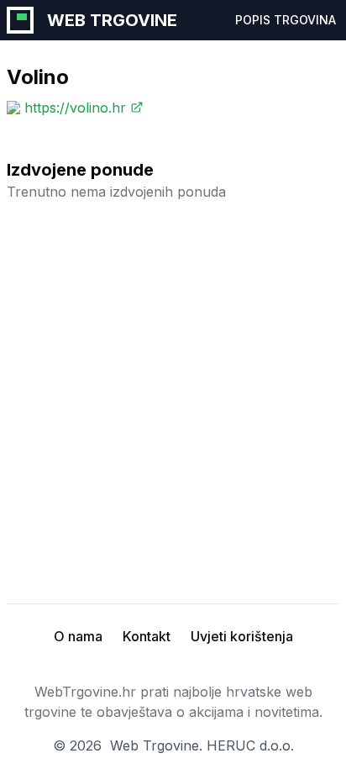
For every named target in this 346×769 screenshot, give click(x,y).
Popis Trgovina (285, 20)
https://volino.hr (75, 107)
